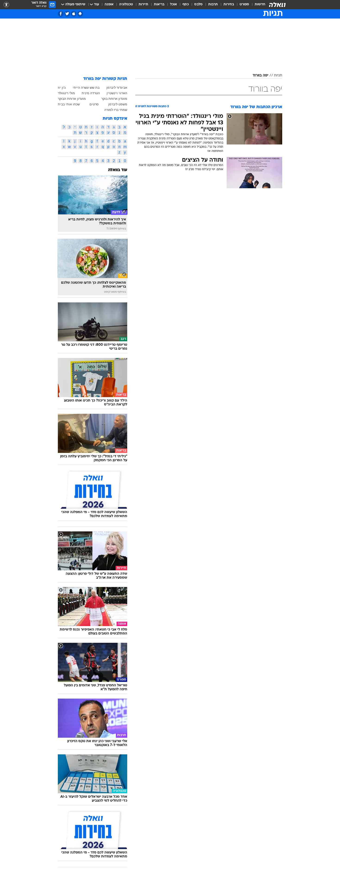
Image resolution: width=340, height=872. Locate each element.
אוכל (173, 4)
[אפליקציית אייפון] (74, 14)
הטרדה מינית (91, 93)
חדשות (260, 4)
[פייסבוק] (61, 14)
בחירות (228, 4)
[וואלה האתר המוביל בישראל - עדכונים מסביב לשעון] (277, 4)
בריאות (159, 4)
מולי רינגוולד (66, 93)
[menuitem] (257, 4)
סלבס (198, 4)
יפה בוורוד (260, 75)
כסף (185, 4)
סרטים (94, 104)
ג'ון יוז (62, 87)
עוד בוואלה (117, 170)
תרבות (213, 4)
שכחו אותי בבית (69, 104)
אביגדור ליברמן (116, 87)
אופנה (109, 4)
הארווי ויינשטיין (117, 93)
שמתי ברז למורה (115, 110)
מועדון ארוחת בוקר (114, 98)
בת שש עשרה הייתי (86, 87)
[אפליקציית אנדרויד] (80, 14)
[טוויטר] (67, 14)
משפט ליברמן (117, 104)
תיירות (143, 4)
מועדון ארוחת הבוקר (72, 98)
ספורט (244, 4)
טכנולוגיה (126, 4)
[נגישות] (6, 5)
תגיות (278, 75)
